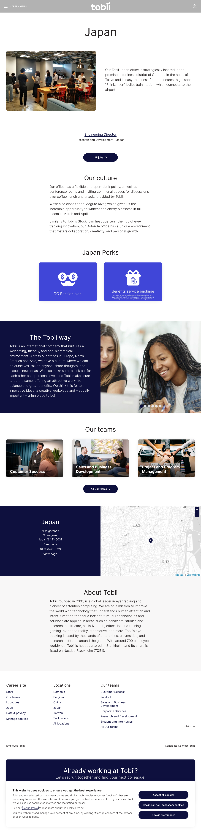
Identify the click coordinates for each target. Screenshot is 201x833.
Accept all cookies (163, 794)
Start (9, 691)
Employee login (15, 745)
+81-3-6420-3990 (50, 549)
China (57, 702)
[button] (194, 6)
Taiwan (58, 713)
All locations (61, 723)
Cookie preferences (163, 815)
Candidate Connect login (180, 745)
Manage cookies (17, 718)
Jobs (9, 707)
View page (50, 554)
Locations (12, 702)
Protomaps (179, 574)
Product (105, 697)
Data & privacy (16, 713)
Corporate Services (113, 711)
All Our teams (109, 726)
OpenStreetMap (193, 574)
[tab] (141, 406)
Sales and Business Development (113, 704)
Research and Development (118, 716)
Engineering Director (100, 134)
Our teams (13, 697)
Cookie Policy (30, 807)
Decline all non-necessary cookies (163, 805)
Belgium (58, 697)
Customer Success (112, 691)
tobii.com (189, 726)
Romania (59, 691)
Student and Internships (116, 721)
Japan (57, 707)
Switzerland (61, 718)
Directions (50, 544)
